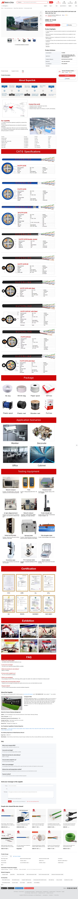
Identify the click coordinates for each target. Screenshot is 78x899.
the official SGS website (28, 694)
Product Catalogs (17, 856)
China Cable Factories (6, 879)
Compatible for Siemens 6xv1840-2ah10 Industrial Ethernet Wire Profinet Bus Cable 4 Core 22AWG (54, 825)
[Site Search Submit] (51, 2)
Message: (5, 791)
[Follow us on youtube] (73, 888)
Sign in (76, 3)
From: (6, 785)
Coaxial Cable (10, 728)
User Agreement (45, 895)
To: (6, 788)
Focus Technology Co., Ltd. (31, 895)
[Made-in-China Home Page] (7, 2)
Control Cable (3, 729)
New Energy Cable (4, 858)
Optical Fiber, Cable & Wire (18, 8)
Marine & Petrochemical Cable (25, 858)
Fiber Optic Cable (45, 728)
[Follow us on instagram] (71, 888)
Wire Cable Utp (51, 879)
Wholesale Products (39, 891)
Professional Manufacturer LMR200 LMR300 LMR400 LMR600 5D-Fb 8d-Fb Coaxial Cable (38, 846)
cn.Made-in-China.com (49, 892)
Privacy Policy (56, 895)
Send (10, 801)
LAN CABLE (60, 858)
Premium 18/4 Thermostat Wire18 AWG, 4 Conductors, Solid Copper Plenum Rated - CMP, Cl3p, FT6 (54, 846)
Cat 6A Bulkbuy (36, 882)
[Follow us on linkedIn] (76, 888)
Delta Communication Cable (31, 874)
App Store (4, 888)
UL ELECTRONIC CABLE (24, 862)
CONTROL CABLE (42, 862)
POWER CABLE (60, 862)
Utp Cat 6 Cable (15, 882)
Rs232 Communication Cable (44, 874)
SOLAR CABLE (3, 862)
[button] (47, 2)
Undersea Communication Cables (57, 874)
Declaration (51, 895)
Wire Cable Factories (15, 879)
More (2, 884)
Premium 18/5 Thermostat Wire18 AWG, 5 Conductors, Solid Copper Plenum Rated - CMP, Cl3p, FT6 (38, 825)
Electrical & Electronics (8, 8)
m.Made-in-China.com (41, 892)
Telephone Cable (28, 728)
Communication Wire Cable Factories (39, 879)
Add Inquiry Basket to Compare (22, 44)
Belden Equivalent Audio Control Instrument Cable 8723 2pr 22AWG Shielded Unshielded (7, 846)
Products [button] (19, 2)
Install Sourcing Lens (29, 888)
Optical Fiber (12, 874)
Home (2, 8)
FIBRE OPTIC (41, 860)
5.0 (63, 72)
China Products (21, 891)
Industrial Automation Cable (44, 858)
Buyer (51, 5)
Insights (63, 891)
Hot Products (16, 891)
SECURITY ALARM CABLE (62, 860)
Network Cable (16, 728)
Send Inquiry (52, 25)
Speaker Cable (22, 728)
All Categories (5, 5)
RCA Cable (39, 728)
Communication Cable (28, 8)
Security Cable (51, 728)
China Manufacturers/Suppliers (30, 891)
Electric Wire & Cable (20, 874)
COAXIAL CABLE (23, 860)
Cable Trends (29, 882)
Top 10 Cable (22, 882)
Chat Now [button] (70, 25)
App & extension (63, 5)
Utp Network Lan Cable (68, 879)
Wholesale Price (45, 891)
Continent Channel (52, 891)
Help (56, 5)
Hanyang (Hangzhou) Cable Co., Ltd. (54, 15)
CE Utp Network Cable (6, 882)
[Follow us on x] (69, 888)
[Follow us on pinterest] (74, 888)
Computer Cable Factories (26, 879)
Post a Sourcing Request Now (33, 801)
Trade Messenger (19, 888)
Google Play (11, 888)
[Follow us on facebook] (68, 888)
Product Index (58, 891)
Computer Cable (5, 874)
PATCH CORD (3, 860)
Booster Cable (9, 729)
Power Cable (34, 728)
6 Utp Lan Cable (59, 879)
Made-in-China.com (34, 892)
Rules (76, 5)
